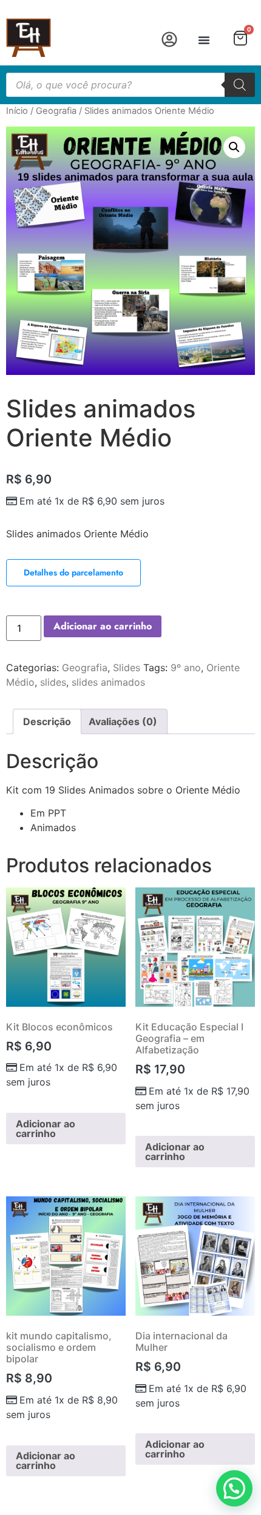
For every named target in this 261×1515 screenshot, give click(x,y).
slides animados (108, 682)
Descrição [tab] (47, 721)
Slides (126, 667)
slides (53, 682)
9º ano (186, 667)
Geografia (56, 110)
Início (17, 110)
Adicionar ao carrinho (102, 626)
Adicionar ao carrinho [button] (45, 1128)
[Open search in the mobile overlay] (130, 85)
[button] (204, 40)
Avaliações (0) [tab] (123, 721)
